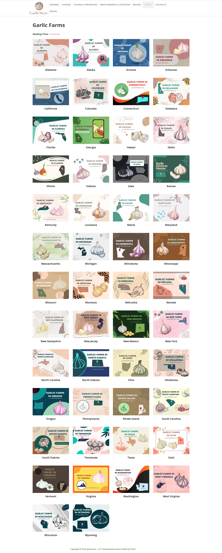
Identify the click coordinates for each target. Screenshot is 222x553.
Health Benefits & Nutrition (115, 5)
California (50, 108)
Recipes (137, 5)
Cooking (66, 5)
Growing (54, 5)
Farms (148, 5)
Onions (53, 11)
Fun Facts (161, 5)
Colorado (91, 108)
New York (171, 341)
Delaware (171, 108)
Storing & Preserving (85, 5)
